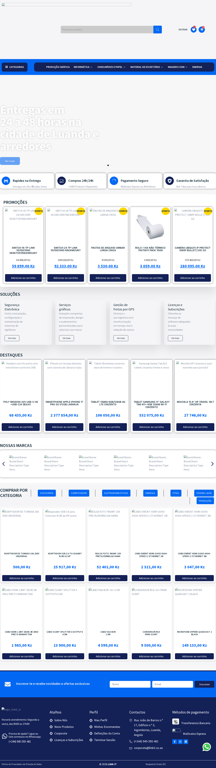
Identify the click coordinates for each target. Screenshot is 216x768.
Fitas (176, 493)
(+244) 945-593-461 (20, 741)
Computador (79, 493)
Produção (205, 500)
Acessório (46, 493)
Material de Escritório (145, 67)
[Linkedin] (185, 741)
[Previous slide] (4, 464)
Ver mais (12, 338)
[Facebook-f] (174, 741)
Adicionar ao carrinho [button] (23, 278)
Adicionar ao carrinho (194, 656)
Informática (81, 67)
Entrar (183, 29)
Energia (197, 67)
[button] (15, 67)
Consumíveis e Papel (110, 67)
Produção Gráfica (58, 67)
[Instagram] (180, 741)
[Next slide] (212, 464)
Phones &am (204, 493)
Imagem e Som (176, 67)
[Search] (157, 29)
